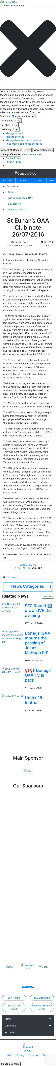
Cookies (33, 1055)
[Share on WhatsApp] (29, 568)
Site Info (9, 1032)
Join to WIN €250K (14, 1007)
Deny (28, 149)
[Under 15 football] (12, 695)
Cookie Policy (13, 158)
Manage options (14, 133)
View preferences (43, 149)
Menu (8, 1018)
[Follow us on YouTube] (33, 986)
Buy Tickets (14, 203)
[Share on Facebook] (15, 568)
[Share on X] (20, 568)
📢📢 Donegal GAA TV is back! (38, 675)
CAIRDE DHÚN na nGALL (42, 1007)
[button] (28, 48)
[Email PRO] (25, 986)
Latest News (28, 564)
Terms (45, 1055)
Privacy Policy (13, 161)
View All (47, 596)
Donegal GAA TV (17, 209)
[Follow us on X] (29, 986)
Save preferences (10, 154)
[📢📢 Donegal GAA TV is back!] (13, 670)
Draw (39, 180)
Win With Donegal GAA (20, 197)
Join (51, 180)
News (23, 180)
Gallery (12, 192)
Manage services (15, 136)
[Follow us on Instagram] (31, 986)
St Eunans (12, 577)
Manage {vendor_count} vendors (23, 140)
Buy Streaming (42, 997)
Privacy (21, 1055)
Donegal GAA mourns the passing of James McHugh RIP (37, 643)
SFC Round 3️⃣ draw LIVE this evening (38, 610)
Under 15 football (33, 700)
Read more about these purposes (24, 143)
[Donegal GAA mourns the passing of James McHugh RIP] (13, 636)
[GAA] (9, 966)
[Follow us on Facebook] (27, 986)
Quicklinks (10, 1025)
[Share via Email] (24, 568)
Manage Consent (10, 1063)
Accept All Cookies (11, 149)
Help (10, 1055)
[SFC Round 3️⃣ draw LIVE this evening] (13, 607)
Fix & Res (8, 180)
